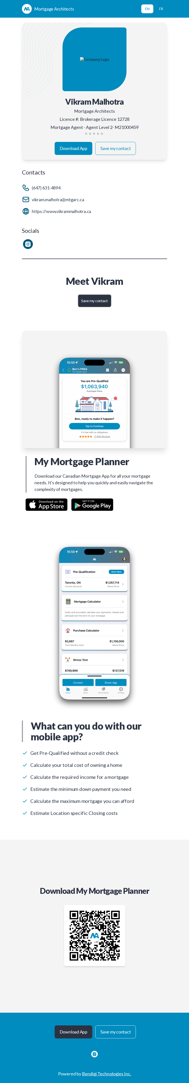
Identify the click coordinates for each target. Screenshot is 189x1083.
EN (147, 9)
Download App (73, 148)
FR (161, 9)
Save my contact (115, 148)
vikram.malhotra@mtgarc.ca (58, 199)
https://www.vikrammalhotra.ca (61, 211)
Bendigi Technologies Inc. (106, 1073)
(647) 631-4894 (46, 187)
